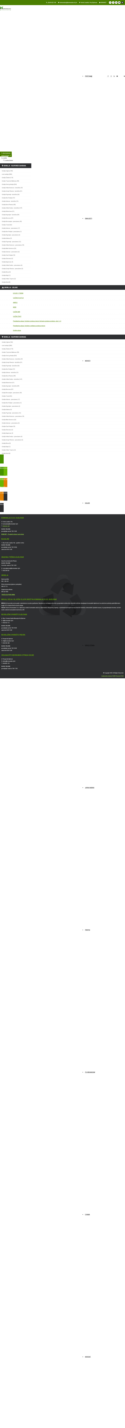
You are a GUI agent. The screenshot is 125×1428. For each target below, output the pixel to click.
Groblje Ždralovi (8, 160)
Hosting (118, 676)
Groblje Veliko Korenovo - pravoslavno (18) (13, 245)
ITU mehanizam (90, 1072)
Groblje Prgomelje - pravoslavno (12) (11, 241)
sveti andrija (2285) (7, 174)
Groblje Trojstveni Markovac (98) (10, 181)
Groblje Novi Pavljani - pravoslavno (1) (12, 231)
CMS (114, 676)
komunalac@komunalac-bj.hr (68, 2)
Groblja (5, 158)
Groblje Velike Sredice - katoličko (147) (12, 208)
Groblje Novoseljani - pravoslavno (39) (12, 221)
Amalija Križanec (5, 155)
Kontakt (88, 1357)
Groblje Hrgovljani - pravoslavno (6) (11, 235)
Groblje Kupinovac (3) (7, 262)
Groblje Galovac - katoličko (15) (10, 201)
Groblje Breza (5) (6, 272)
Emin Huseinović (6, 153)
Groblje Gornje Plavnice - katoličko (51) (12, 191)
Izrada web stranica (106, 676)
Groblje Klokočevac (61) (8, 211)
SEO (122, 676)
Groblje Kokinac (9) (7, 238)
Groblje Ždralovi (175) (7, 177)
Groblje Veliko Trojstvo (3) (9, 279)
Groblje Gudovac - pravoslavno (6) (11, 252)
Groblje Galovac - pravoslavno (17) (11, 228)
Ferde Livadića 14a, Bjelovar (88, 2)
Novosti (87, 361)
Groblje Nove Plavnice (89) (9, 204)
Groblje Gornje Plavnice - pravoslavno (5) (12, 268)
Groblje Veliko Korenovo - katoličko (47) (12, 188)
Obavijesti (88, 218)
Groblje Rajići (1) (6, 275)
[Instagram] (113, 2)
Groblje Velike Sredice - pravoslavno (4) (12, 265)
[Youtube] (119, 2)
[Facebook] (110, 2)
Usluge (87, 503)
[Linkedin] (116, 2)
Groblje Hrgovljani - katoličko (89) (10, 215)
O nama (87, 1214)
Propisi (87, 930)
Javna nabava (89, 788)
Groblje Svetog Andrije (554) (9, 184)
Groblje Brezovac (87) (7, 218)
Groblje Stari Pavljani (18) (8, 255)
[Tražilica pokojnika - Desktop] (122, 2)
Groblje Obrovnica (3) (7, 258)
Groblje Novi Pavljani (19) (8, 198)
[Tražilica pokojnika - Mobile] (120, 76)
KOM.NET (104, 2)
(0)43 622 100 (52, 2)
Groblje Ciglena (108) (7, 171)
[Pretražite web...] (124, 76)
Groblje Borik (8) (6, 282)
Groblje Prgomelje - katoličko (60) (10, 194)
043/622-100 (6, 526)
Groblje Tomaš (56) (7, 225)
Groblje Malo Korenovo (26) (9, 248)
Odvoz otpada (89, 645)
